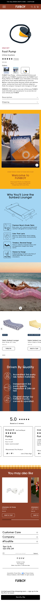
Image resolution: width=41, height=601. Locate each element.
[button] (32, 7)
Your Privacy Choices (28, 573)
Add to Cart (34, 348)
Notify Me (20, 597)
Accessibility (10, 573)
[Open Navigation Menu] (4, 7)
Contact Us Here (20, 562)
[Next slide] (39, 328)
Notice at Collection (12, 574)
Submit (36, 553)
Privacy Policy (17, 573)
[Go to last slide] (1, 328)
